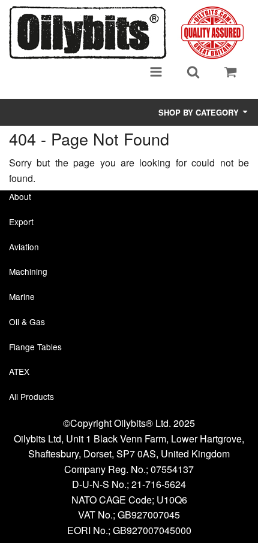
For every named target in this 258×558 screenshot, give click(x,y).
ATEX (19, 371)
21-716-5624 (158, 484)
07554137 (172, 469)
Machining (28, 271)
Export (21, 222)
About (20, 196)
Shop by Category (199, 112)
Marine (22, 296)
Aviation (24, 247)
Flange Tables (35, 347)
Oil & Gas (27, 321)
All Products (31, 396)
